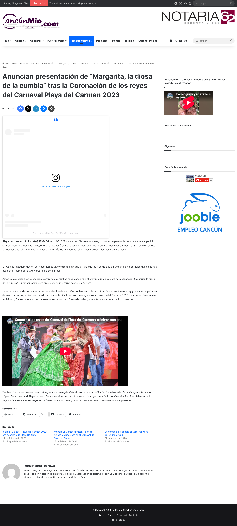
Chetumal (35, 40)
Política (116, 40)
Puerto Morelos (55, 40)
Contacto (133, 515)
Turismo (129, 40)
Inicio (8, 40)
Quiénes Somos (106, 515)
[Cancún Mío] (31, 21)
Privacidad (122, 515)
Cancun (19, 40)
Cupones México (147, 40)
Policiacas (102, 40)
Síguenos (169, 146)
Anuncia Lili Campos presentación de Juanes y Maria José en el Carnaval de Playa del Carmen (74, 434)
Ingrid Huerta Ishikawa (39, 465)
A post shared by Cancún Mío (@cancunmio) (56, 233)
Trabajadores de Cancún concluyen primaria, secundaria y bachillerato (84, 3)
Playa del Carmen (80, 40)
